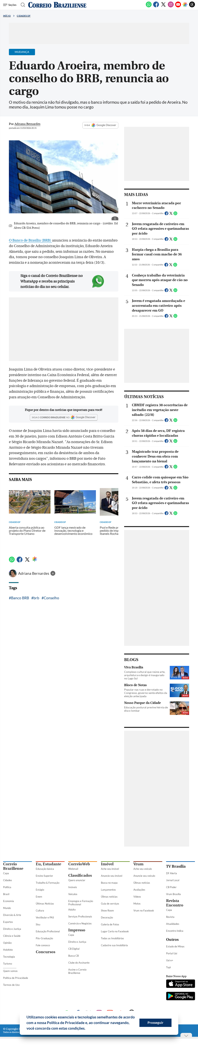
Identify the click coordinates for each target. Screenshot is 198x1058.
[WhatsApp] (149, 6)
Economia (8, 901)
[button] (87, 1029)
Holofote (8, 949)
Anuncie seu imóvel (111, 875)
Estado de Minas (175, 946)
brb (36, 598)
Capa (6, 873)
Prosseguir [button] (155, 1023)
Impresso (76, 930)
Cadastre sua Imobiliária (114, 945)
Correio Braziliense (13, 866)
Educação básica (45, 868)
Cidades (7, 880)
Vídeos (137, 896)
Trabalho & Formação (47, 882)
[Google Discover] (185, 5)
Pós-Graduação (44, 938)
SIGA (87, 125)
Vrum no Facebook (143, 910)
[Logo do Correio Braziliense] (57, 5)
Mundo (7, 908)
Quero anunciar (76, 880)
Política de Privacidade (15, 977)
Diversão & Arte (12, 914)
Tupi (168, 967)
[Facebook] (156, 6)
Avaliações (139, 889)
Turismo (7, 963)
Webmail (73, 868)
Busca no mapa (109, 882)
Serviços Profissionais (80, 916)
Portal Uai (171, 953)
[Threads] (192, 6)
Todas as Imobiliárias (112, 938)
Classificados (80, 875)
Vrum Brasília (173, 894)
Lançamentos (108, 889)
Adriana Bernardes (34, 573)
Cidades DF (24, 15)
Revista (170, 916)
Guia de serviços (110, 903)
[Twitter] (163, 6)
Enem (39, 896)
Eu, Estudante (48, 864)
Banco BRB (20, 598)
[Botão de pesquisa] (22, 5)
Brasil (6, 894)
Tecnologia (9, 956)
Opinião (7, 942)
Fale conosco (43, 945)
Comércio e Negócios (80, 923)
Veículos (72, 894)
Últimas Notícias (45, 903)
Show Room (107, 910)
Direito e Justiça (12, 928)
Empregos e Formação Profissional (80, 902)
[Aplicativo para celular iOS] (180, 984)
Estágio (40, 889)
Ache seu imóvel (110, 868)
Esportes (8, 921)
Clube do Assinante (79, 962)
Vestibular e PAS (45, 917)
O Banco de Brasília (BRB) (30, 240)
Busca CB (73, 955)
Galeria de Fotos (110, 924)
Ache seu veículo (142, 868)
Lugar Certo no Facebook (115, 931)
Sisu (38, 924)
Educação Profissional (48, 931)
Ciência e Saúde (11, 935)
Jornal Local (172, 880)
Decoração (107, 917)
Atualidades (172, 923)
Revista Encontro (174, 903)
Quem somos (10, 970)
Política (7, 887)
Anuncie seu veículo (144, 875)
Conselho (51, 598)
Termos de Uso (11, 984)
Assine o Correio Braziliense (77, 971)
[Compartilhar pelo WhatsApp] (175, 214)
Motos (137, 903)
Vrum (138, 864)
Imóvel (107, 864)
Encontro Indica (174, 930)
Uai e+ (169, 960)
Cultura (40, 910)
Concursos (45, 952)
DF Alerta (171, 873)
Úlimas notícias (109, 896)
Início (7, 15)
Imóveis (72, 887)
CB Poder (171, 887)
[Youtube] (178, 6)
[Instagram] (171, 6)
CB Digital (73, 948)
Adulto (72, 909)
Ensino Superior (44, 875)
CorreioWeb (79, 864)
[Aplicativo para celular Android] (180, 996)
